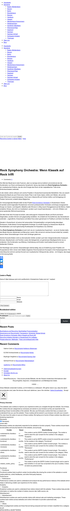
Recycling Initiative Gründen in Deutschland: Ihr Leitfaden (18, 337)
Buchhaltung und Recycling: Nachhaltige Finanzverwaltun (19, 331)
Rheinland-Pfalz (12, 28)
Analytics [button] (3, 485)
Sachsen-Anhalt (12, 34)
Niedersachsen (12, 23)
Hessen (9, 19)
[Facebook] (35, 257)
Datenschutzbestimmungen (12, 369)
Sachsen (10, 32)
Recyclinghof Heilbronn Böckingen (25, 348)
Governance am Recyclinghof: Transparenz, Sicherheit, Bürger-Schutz (22, 333)
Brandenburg (11, 13)
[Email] (35, 263)
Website (19, 302)
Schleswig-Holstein (13, 36)
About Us (7, 375)
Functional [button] (3, 468)
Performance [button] (4, 476)
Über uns (7, 40)
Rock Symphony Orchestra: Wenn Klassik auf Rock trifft (18, 335)
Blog (5, 42)
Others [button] (2, 502)
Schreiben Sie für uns (11, 373)
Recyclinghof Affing (19, 365)
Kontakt (6, 371)
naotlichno (7, 365)
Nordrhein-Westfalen (14, 26)
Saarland (10, 30)
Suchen (2, 318)
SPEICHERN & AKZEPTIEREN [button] (10, 510)
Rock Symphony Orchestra (41, 203)
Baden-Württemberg (13, 7)
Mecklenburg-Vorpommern (15, 21)
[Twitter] (35, 260)
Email (19, 300)
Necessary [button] (3, 419)
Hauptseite (7, 2)
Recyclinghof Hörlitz (27, 353)
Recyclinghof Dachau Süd (26, 357)
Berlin (9, 11)
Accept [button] (66, 390)
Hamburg (10, 17)
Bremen (9, 15)
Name (19, 297)
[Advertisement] (35, 153)
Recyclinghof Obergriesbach (25, 361)
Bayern (9, 9)
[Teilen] (35, 266)
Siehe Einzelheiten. (56, 390)
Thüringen (10, 38)
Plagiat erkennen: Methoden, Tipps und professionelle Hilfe (19, 339)
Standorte (7, 5)
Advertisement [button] (4, 493)
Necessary (5, 421)
